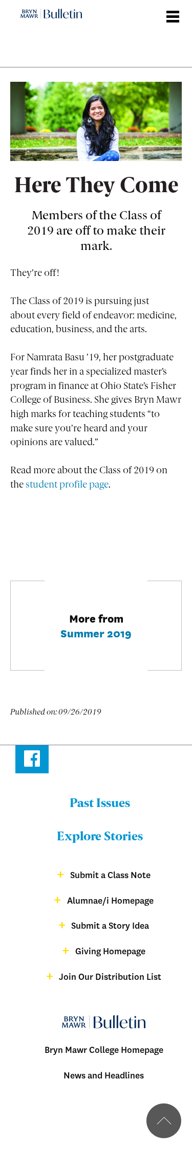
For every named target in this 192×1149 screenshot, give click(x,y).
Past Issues (100, 804)
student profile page (67, 485)
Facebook (32, 761)
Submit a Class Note (110, 875)
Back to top (164, 1121)
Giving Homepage (110, 951)
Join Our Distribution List (110, 977)
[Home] (48, 6)
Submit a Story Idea (110, 926)
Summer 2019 (96, 632)
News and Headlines (103, 1076)
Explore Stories (100, 837)
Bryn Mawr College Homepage (104, 1050)
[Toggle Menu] (173, 12)
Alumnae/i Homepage (110, 901)
